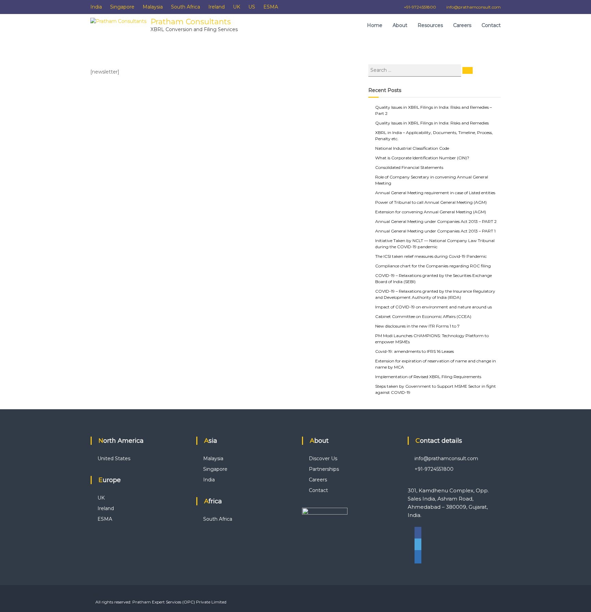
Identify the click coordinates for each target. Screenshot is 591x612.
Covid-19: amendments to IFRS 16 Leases (414, 351)
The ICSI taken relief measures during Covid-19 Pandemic (431, 256)
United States (113, 458)
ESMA (270, 7)
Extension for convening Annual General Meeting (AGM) (430, 211)
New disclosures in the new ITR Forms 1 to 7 (417, 326)
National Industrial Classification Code (412, 148)
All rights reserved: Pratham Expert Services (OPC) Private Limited (160, 601)
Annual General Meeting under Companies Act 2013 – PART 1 (435, 231)
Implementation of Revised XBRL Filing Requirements (428, 376)
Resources (430, 25)
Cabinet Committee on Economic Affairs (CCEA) (423, 316)
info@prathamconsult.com (473, 7)
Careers (462, 25)
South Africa (185, 7)
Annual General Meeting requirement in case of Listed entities (435, 192)
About (400, 25)
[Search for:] (415, 70)
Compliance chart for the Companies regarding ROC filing (433, 265)
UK (236, 7)
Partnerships (324, 469)
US (251, 7)
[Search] (467, 70)
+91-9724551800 (420, 7)
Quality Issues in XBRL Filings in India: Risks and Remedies (432, 122)
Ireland (216, 7)
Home (374, 25)
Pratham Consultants (190, 21)
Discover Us (323, 458)
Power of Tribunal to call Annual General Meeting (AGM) (431, 202)
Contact (491, 25)
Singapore (122, 7)
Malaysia (153, 7)
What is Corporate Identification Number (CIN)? (422, 157)
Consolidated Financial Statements (409, 167)
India (96, 7)
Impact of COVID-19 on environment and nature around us (433, 306)
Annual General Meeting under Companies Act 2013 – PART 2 (436, 221)
